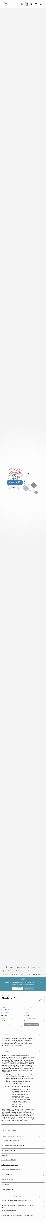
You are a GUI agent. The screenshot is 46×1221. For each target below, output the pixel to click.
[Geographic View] (31, 4)
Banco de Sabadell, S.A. (8, 1160)
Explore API (28, 988)
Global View (7, 995)
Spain (3, 1020)
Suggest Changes (31, 1024)
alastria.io (4, 1015)
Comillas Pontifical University (10, 1170)
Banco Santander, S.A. (8, 1150)
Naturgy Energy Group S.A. (9, 1165)
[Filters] (22, 3)
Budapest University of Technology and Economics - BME (17, 1206)
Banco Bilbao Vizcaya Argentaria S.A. (13, 1145)
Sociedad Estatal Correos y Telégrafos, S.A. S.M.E (16, 1201)
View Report (17, 988)
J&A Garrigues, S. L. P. (8, 1179)
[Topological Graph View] (26, 4)
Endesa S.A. (5, 1184)
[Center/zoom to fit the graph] (17, 4)
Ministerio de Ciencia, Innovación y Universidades (17, 1216)
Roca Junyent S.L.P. (7, 1174)
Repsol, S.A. (4, 1155)
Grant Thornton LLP (7, 1189)
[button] (23, 1130)
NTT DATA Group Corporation (10, 1141)
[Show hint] (18, 998)
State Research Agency (8, 1211)
